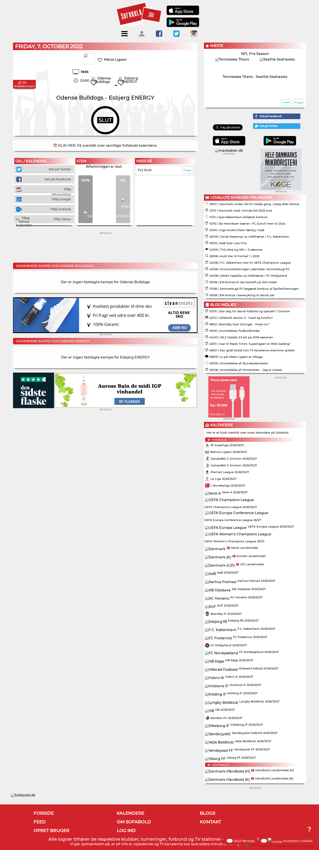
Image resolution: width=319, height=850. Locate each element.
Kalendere (130, 813)
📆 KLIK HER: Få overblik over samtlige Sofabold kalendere (105, 145)
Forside (44, 813)
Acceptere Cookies (297, 841)
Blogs (207, 813)
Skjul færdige (244, 841)
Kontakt (210, 821)
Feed (40, 821)
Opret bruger (51, 830)
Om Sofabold (134, 821)
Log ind (126, 830)
